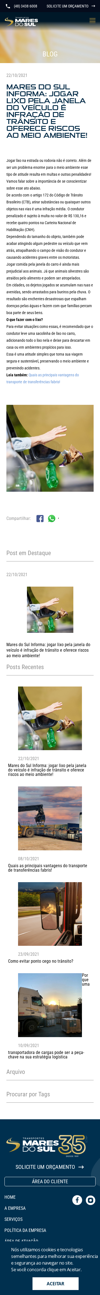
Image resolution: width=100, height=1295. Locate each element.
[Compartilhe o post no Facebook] (40, 520)
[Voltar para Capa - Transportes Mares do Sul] (21, 21)
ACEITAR (55, 1284)
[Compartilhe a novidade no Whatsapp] (51, 519)
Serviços (13, 1219)
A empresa (15, 1208)
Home (10, 1197)
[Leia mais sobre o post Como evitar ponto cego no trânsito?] (50, 944)
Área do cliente (50, 1181)
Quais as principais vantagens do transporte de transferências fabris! (47, 868)
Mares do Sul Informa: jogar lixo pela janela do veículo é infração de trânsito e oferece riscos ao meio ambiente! (48, 650)
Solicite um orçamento (67, 6)
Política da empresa (25, 1230)
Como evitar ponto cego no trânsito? (40, 961)
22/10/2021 (17, 574)
